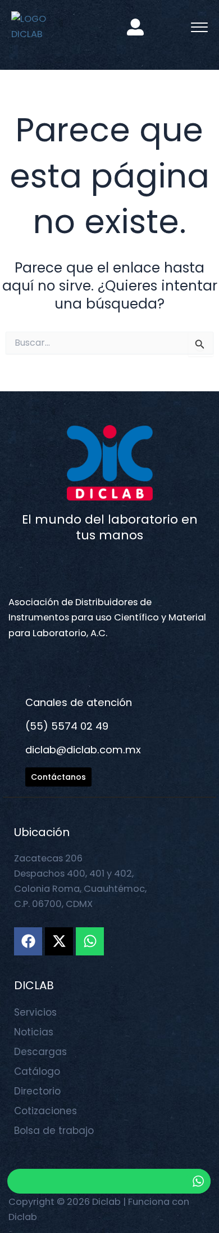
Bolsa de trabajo (54, 1130)
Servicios (35, 1012)
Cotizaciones (45, 1111)
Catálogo (37, 1071)
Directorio (37, 1091)
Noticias (33, 1032)
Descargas (40, 1051)
